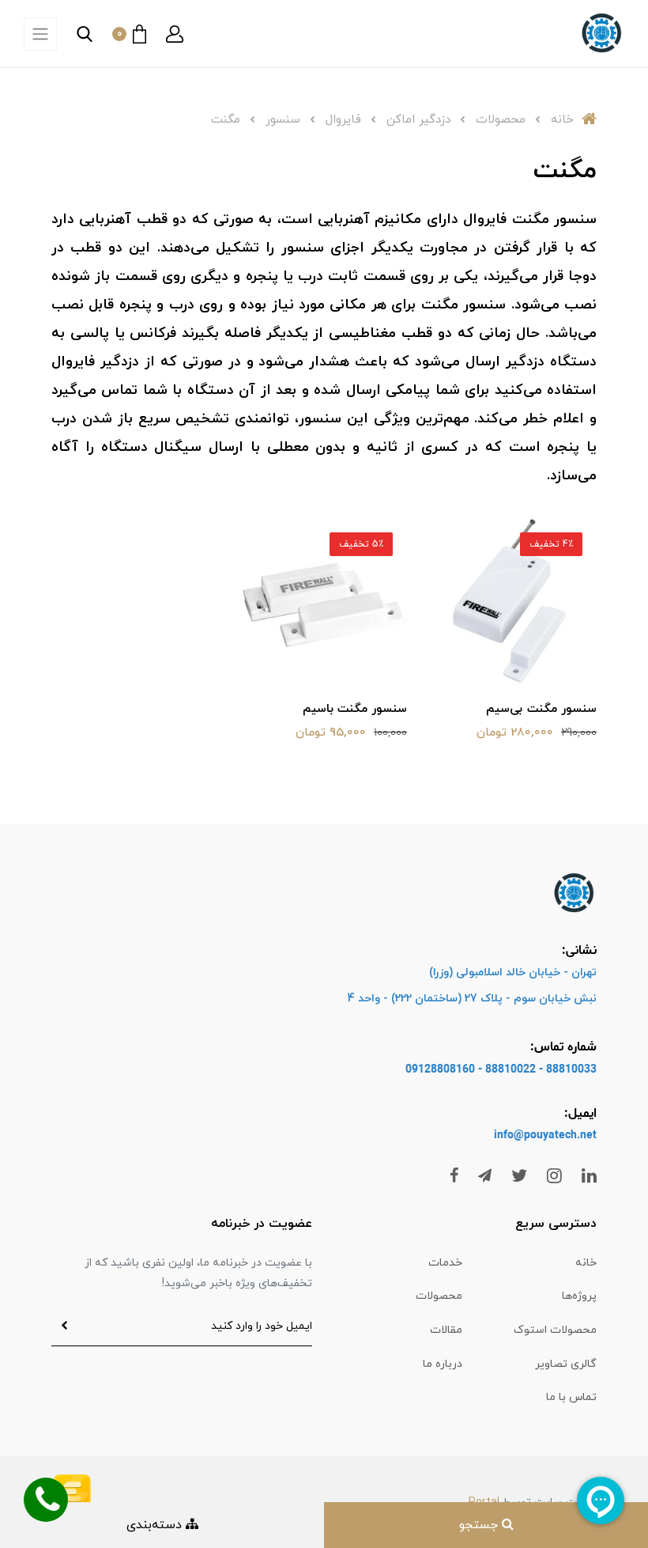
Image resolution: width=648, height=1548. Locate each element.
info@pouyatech (535, 1135)
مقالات (446, 1330)
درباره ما (442, 1364)
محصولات (439, 1296)
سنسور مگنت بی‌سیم (541, 709)
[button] (174, 34)
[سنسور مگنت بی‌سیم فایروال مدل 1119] (514, 599)
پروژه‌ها (579, 1296)
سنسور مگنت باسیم (355, 709)
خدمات (445, 1262)
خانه (586, 1262)
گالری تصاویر (566, 1364)
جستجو (480, 1525)
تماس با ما (571, 1397)
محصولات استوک (555, 1330)
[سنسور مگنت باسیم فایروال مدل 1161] (324, 599)
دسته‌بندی (156, 1525)
